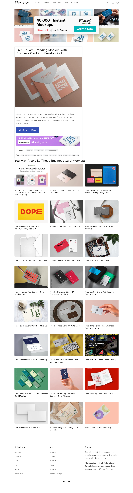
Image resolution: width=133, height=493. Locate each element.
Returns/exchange (56, 474)
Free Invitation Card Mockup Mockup (30, 260)
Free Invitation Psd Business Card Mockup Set (29, 293)
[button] (108, 2)
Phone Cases (18, 474)
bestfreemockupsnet (30, 155)
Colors (16, 469)
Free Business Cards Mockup (27, 427)
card (50, 155)
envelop (55, 155)
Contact (52, 456)
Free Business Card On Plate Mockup (66, 326)
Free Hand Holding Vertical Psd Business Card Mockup (64, 395)
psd (70, 155)
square (73, 155)
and (23, 155)
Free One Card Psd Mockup (97, 260)
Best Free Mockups (39, 150)
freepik (60, 155)
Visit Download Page (27, 130)
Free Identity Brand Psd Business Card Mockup (99, 293)
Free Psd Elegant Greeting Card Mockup (64, 428)
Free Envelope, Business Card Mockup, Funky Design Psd (98, 191)
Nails (16, 461)
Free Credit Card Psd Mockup (98, 427)
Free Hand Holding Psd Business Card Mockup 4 (99, 327)
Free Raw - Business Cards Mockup (101, 360)
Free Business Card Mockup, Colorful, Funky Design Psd (27, 227)
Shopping (17, 452)
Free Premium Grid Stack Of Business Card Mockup (31, 395)
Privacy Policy (54, 461)
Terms (52, 465)
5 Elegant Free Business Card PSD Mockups (65, 191)
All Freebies (30, 150)
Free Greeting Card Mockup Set (99, 394)
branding (39, 155)
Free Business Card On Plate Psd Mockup (99, 227)
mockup (65, 155)
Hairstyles (17, 456)
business (45, 155)
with (78, 155)
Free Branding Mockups (51, 150)
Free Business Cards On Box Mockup (30, 360)
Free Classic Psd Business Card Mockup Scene (64, 361)
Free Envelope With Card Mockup (65, 226)
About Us (53, 452)
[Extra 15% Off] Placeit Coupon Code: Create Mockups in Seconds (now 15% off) (29, 192)
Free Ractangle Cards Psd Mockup (65, 260)
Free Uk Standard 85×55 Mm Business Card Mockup (62, 293)
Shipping (53, 469)
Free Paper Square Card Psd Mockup (30, 326)
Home (16, 465)
